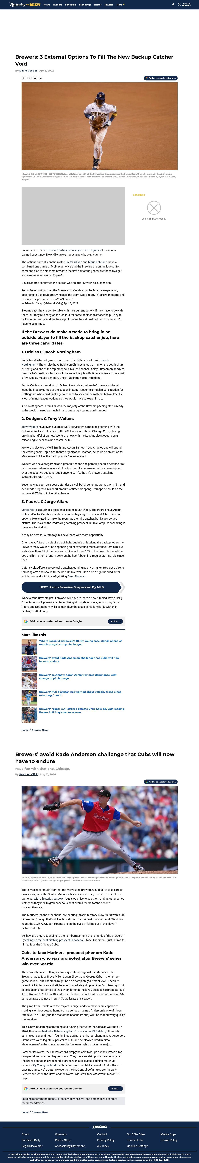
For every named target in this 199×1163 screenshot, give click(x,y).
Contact (102, 1134)
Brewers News (40, 730)
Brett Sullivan (74, 262)
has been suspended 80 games (81, 250)
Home (25, 730)
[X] (179, 4)
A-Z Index (103, 1146)
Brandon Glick (28, 774)
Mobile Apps (168, 1134)
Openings (61, 1134)
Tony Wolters (30, 426)
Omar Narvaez (76, 576)
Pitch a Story (63, 1140)
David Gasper (28, 70)
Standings (85, 4)
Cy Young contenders (46, 1065)
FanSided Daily (31, 1140)
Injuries (109, 4)
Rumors (57, 4)
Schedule (70, 4)
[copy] (41, 78)
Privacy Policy (105, 1140)
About (25, 1134)
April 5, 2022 (71, 303)
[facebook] (173, 4)
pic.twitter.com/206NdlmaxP (55, 299)
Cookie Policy (169, 1140)
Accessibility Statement (70, 1146)
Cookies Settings (137, 1146)
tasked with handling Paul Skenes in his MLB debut (73, 1031)
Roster (97, 4)
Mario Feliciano (97, 262)
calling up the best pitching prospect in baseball (54, 940)
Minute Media (22, 1154)
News (47, 4)
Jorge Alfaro (29, 509)
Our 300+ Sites (136, 1134)
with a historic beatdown (49, 898)
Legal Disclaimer (32, 1146)
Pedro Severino (52, 250)
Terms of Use (135, 1140)
